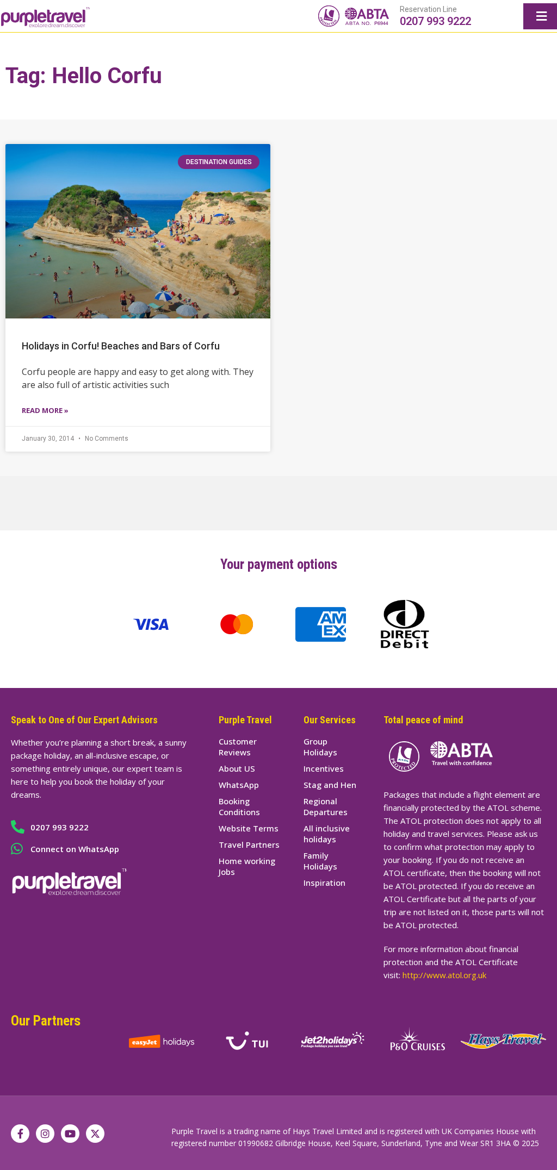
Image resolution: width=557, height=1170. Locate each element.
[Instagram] (45, 1133)
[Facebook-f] (20, 1133)
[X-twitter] (95, 1133)
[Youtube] (70, 1133)
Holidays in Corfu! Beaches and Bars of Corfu (121, 346)
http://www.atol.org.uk (444, 974)
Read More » (45, 410)
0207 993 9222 (435, 21)
